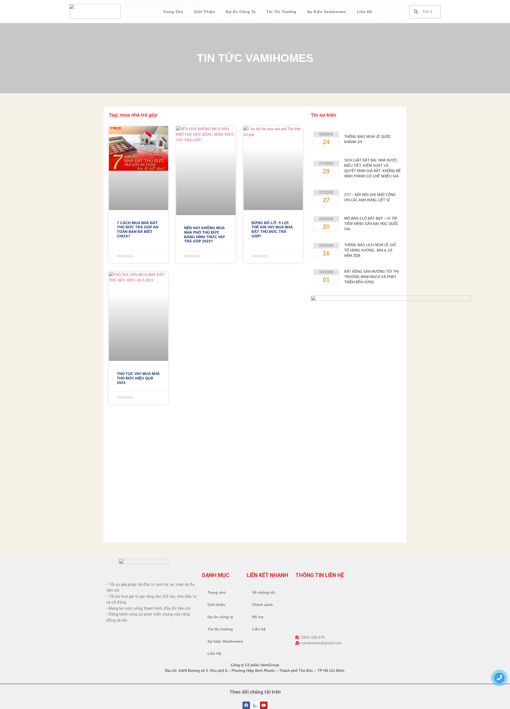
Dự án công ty (241, 12)
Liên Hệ (364, 12)
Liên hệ (259, 629)
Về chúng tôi (263, 592)
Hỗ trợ (258, 617)
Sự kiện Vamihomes (326, 12)
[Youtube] (263, 705)
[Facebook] (246, 705)
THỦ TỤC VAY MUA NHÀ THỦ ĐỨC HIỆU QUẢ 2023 (138, 378)
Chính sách (262, 605)
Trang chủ (173, 12)
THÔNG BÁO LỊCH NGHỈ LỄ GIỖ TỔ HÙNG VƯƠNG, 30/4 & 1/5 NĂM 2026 (370, 250)
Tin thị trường (281, 12)
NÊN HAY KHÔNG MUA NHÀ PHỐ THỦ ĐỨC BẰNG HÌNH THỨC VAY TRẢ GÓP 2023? (204, 234)
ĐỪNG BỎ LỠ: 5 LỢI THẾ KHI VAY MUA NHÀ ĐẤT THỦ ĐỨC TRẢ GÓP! (272, 229)
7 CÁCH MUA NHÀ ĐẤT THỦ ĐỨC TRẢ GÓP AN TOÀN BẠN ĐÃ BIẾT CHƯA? (137, 229)
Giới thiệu (204, 12)
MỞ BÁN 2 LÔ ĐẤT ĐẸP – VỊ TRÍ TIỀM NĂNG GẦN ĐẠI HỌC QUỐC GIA (371, 223)
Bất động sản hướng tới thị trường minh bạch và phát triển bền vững (371, 277)
